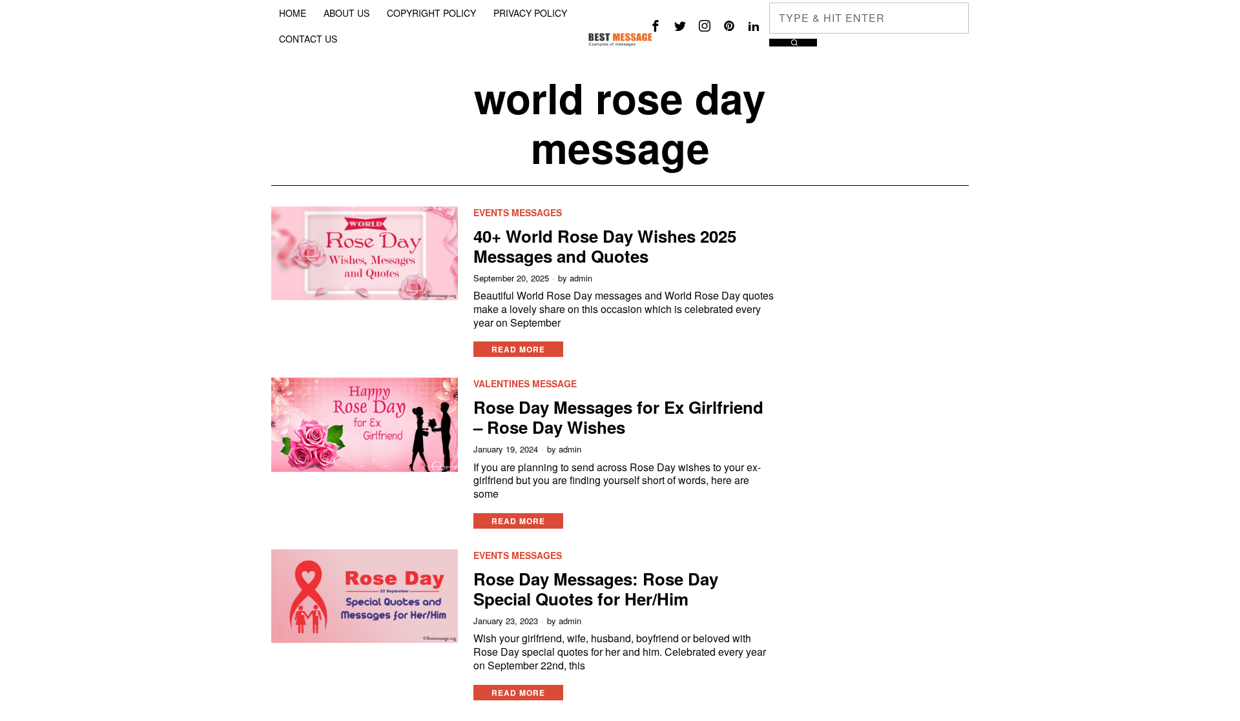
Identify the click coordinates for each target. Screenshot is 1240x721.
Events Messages (517, 213)
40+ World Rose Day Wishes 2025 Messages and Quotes (604, 246)
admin (581, 278)
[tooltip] (655, 25)
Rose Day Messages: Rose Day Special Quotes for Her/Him (595, 589)
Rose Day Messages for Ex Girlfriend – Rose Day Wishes (618, 417)
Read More (518, 349)
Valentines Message (525, 384)
